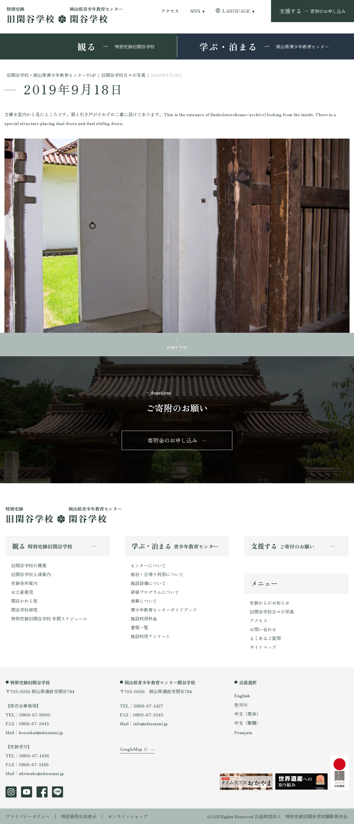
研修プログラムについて (155, 592)
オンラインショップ (128, 816)
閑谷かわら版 (24, 600)
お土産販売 (22, 592)
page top (177, 346)
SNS (195, 11)
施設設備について (148, 583)
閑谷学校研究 (24, 609)
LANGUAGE (236, 11)
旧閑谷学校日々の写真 (272, 611)
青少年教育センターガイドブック (164, 609)
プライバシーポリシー (28, 816)
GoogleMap (131, 748)
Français (243, 732)
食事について (144, 600)
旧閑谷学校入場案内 (31, 574)
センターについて (148, 565)
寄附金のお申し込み (172, 440)
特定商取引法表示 (79, 816)
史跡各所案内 (24, 583)
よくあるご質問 (265, 638)
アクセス (170, 11)
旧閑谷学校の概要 (28, 565)
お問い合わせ (263, 629)
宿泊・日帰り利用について (157, 574)
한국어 (241, 704)
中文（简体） (247, 713)
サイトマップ (263, 647)
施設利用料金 (144, 618)
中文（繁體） (247, 722)
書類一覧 (139, 627)
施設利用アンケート (150, 636)
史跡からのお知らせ (270, 602)
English (242, 695)
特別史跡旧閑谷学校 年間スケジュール (49, 618)
